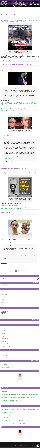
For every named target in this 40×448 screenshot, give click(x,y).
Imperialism (26, 59)
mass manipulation (33, 162)
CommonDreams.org (5, 339)
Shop (35, 444)
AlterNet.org (4, 341)
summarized (26, 152)
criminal (15, 207)
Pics (12, 444)
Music (3, 302)
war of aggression (28, 163)
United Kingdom (12, 163)
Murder (37, 162)
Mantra (22, 445)
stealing (6, 163)
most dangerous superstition (22, 103)
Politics (2, 208)
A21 (2, 356)
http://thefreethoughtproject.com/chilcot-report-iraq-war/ (10, 135)
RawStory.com (4, 336)
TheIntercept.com (5, 344)
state (36, 103)
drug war (16, 59)
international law (35, 207)
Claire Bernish (3, 137)
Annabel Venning (7, 245)
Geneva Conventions (22, 207)
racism (30, 59)
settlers (4, 208)
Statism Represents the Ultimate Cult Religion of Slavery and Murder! (12, 414)
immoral (23, 162)
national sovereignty (29, 103)
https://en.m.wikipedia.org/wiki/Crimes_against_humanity (10, 205)
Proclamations (4, 296)
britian (4, 162)
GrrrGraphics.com (4, 365)
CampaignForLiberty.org (6, 346)
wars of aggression (10, 60)
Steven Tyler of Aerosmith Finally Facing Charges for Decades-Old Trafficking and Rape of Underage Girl (18, 402)
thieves (10, 208)
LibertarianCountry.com (5, 364)
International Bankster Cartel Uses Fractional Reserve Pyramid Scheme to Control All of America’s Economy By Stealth (20, 418)
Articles (3, 291)
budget (10, 59)
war (35, 59)
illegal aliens (6, 103)
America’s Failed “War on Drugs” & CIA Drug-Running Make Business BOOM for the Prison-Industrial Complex (19, 423)
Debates (3, 299)
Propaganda (3, 163)
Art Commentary (15, 17)
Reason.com (4, 335)
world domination (19, 208)
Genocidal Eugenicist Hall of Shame (7, 412)
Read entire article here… (8, 158)
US (33, 59)
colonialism (12, 59)
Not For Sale (4, 352)
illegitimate (20, 162)
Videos (18, 444)
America (4, 59)
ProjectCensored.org (5, 328)
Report (11, 146)
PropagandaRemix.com (5, 367)
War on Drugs (5, 60)
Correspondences (4, 297)
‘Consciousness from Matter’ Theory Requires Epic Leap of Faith (12, 400)
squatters (7, 208)
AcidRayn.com (15, 445)
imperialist (31, 207)
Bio (10, 444)
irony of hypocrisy (14, 103)
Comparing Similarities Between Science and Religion (10, 415)
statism (2, 104)
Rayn (3, 17)
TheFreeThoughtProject (5, 327)
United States (17, 163)
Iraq (29, 162)
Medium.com (4, 333)
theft (8, 163)
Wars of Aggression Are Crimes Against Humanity (13, 168)
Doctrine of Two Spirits (5, 417)
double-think (15, 102)
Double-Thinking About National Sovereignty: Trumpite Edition (16, 64)
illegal (17, 162)
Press (3, 304)
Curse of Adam (4, 391)
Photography (25, 444)
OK (37, 278)
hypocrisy (34, 102)
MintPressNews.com (5, 338)
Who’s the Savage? (6, 212)
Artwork (3, 300)
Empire (18, 207)
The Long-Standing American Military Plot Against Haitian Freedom (12, 420)
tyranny (32, 59)
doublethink (19, 102)
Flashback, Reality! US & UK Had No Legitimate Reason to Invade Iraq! (19, 109)
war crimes (24, 163)
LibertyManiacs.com (5, 362)
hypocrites (2, 103)
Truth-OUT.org (4, 331)
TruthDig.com (4, 330)
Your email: (2, 309)
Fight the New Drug (5, 353)
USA (20, 163)
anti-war (7, 59)
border (4, 102)
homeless (23, 59)
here (26, 20)
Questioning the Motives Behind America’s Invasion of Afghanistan (12, 422)
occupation (34, 103)
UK (9, 163)
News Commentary (15, 66)
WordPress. (25, 445)
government (31, 102)
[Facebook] (34, 446)
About (8, 444)
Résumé (29, 444)
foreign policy (19, 59)
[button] (37, 445)
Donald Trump (11, 102)
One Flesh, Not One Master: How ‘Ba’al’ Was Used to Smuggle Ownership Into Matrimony (16, 389)
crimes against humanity (12, 162)
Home (5, 444)
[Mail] (32, 446)
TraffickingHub (4, 355)
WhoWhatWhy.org (5, 343)
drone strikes (23, 102)
